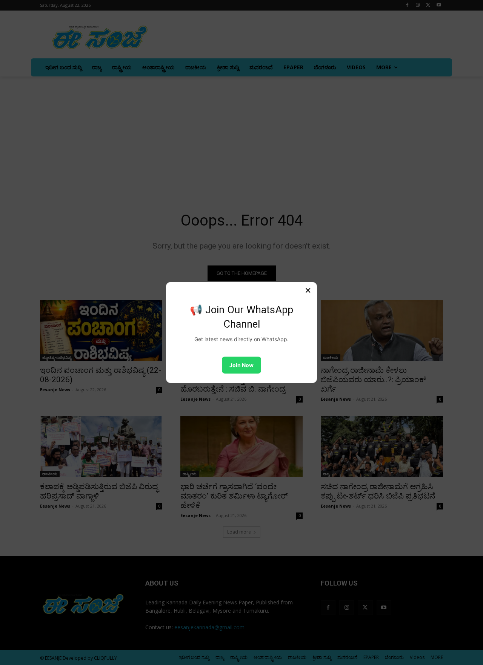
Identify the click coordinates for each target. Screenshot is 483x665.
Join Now (241, 365)
